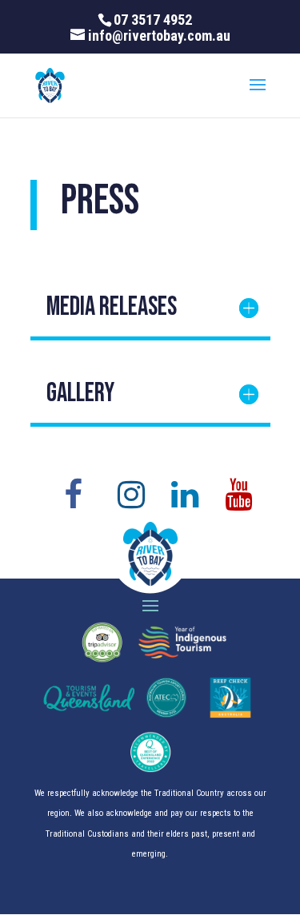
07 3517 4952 (153, 19)
